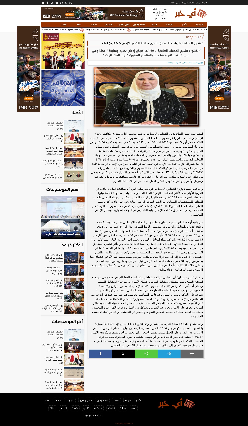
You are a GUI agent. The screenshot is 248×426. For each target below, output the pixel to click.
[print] (192, 354)
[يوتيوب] (57, 2)
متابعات (93, 25)
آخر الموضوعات (67, 321)
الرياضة (169, 25)
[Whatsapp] (66, 2)
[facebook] (100, 354)
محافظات (98, 408)
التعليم (63, 408)
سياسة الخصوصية (93, 416)
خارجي (86, 408)
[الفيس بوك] (47, 2)
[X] (123, 354)
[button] (47, 218)
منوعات (75, 408)
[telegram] (169, 354)
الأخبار (184, 25)
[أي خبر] (93, 13)
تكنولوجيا (109, 25)
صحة (79, 25)
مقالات (123, 408)
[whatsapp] (146, 354)
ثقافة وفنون (139, 25)
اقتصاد (154, 25)
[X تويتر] (52, 2)
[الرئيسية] (43, 2)
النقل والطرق (124, 25)
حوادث (63, 25)
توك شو (111, 408)
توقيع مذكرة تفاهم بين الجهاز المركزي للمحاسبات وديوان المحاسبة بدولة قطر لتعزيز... (191, 30)
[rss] (70, 2)
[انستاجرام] (61, 2)
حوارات (52, 408)
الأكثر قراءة (72, 245)
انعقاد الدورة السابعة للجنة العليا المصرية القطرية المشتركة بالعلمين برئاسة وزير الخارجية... (57, 30)
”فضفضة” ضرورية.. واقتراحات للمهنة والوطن (125, 30)
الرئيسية (200, 25)
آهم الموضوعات (63, 189)
